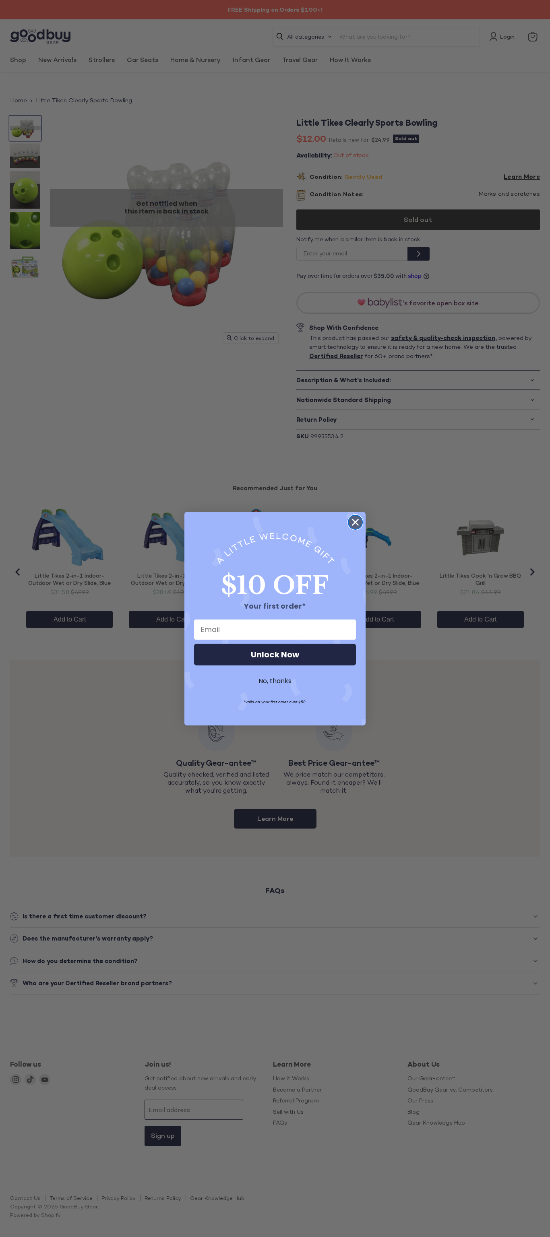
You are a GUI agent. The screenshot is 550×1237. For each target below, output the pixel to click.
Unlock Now (275, 654)
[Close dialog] (355, 522)
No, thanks (275, 681)
